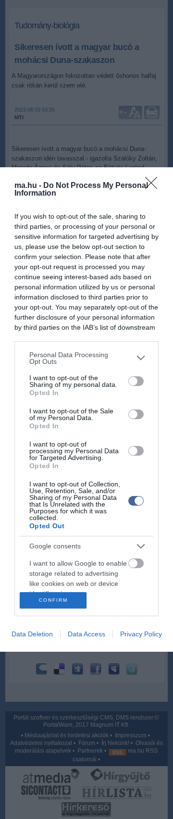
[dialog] (86, 409)
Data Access (86, 634)
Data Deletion (32, 634)
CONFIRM (53, 600)
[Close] (154, 186)
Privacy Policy (141, 634)
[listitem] (86, 358)
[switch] (136, 381)
